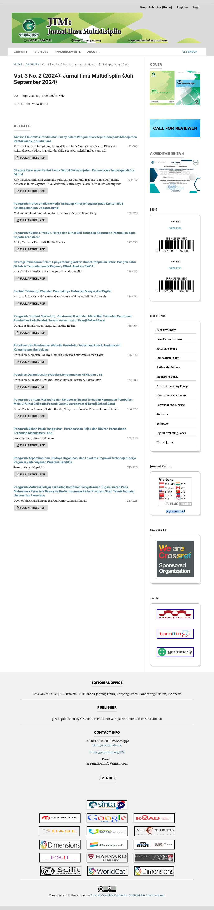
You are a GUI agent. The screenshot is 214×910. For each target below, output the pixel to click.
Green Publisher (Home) (156, 7)
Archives (41, 51)
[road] (154, 818)
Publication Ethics (168, 358)
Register (182, 7)
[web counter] (175, 511)
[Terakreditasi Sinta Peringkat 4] (107, 805)
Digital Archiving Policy (171, 433)
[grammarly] (175, 653)
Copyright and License (171, 405)
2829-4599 (175, 268)
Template (163, 423)
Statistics (162, 414)
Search (191, 51)
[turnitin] (175, 635)
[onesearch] (107, 832)
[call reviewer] (175, 136)
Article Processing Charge (173, 386)
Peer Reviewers (166, 330)
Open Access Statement (171, 395)
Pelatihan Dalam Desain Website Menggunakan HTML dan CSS (58, 374)
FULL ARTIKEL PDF (32, 157)
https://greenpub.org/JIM (107, 752)
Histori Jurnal (165, 442)
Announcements (68, 51)
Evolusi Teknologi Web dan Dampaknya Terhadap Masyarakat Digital (62, 291)
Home (18, 64)
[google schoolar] (107, 818)
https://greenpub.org (107, 745)
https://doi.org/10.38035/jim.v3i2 (43, 95)
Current (20, 51)
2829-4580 (175, 228)
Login (196, 7)
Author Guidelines (168, 367)
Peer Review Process (169, 339)
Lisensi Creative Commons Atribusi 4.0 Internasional (127, 895)
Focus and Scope (167, 348)
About (92, 51)
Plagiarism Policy (167, 377)
